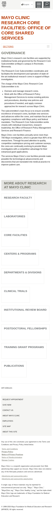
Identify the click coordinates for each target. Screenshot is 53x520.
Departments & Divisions (22, 272)
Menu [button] (39, 7)
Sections (8, 47)
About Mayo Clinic (11, 416)
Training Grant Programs (24, 347)
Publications (14, 365)
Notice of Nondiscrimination (12, 457)
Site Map (7, 426)
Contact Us (8, 410)
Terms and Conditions (10, 449)
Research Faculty (18, 197)
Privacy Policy (7, 452)
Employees (8, 421)
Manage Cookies (8, 460)
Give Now (7, 405)
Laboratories (14, 216)
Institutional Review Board (25, 309)
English (26, 5)
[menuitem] (27, 4)
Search (47, 7)
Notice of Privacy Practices (12, 455)
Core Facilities (15, 235)
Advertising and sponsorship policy (15, 476)
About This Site (10, 432)
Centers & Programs (20, 253)
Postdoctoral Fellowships (25, 328)
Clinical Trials (15, 291)
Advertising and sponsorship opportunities (17, 479)
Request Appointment (13, 399)
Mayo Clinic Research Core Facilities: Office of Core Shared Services (26, 27)
